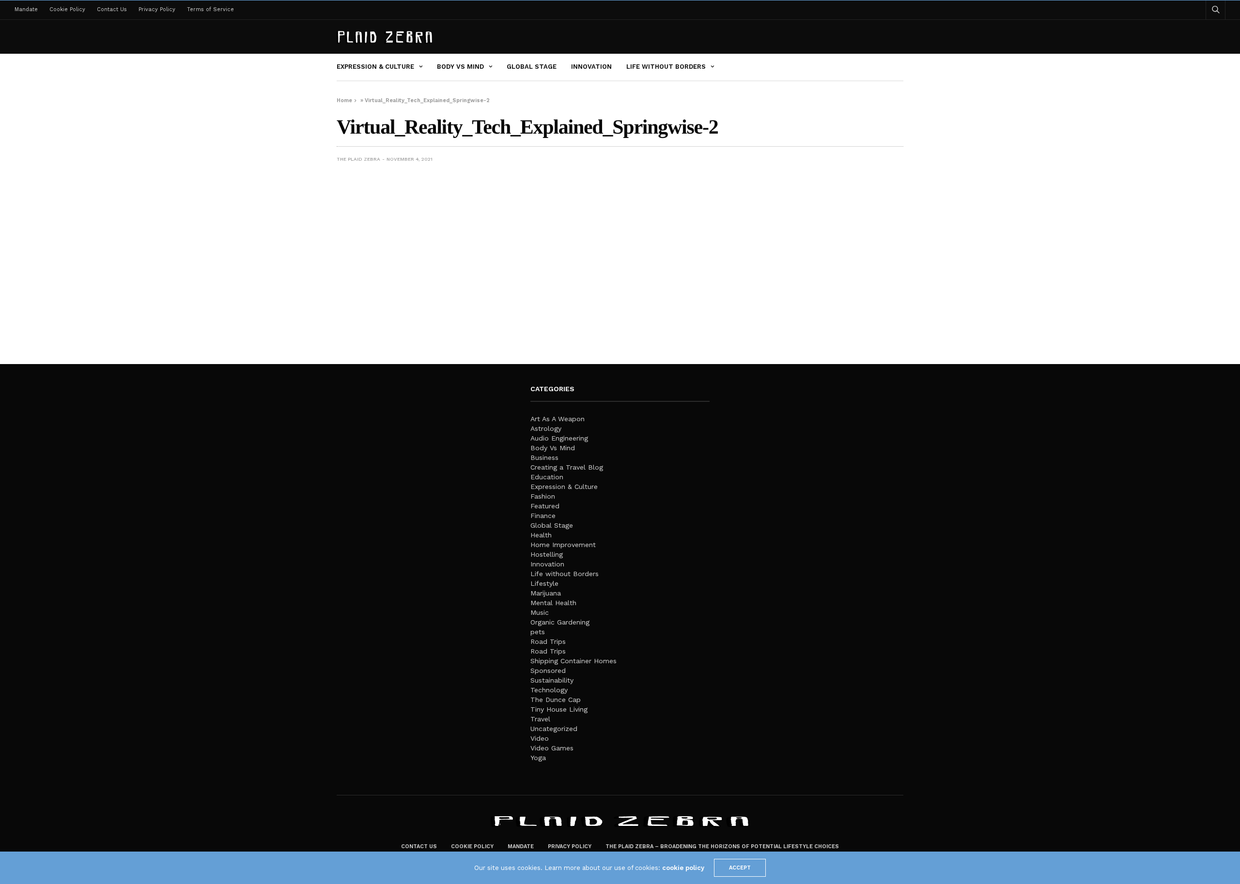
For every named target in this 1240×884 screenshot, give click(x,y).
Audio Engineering (559, 438)
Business (544, 457)
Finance (543, 515)
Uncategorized (553, 728)
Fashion (542, 496)
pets (537, 631)
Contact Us (112, 9)
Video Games (552, 748)
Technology (549, 689)
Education (546, 476)
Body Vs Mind (460, 66)
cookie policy (683, 867)
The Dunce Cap (555, 699)
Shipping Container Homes (573, 660)
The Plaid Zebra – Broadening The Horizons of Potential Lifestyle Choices (722, 846)
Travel (540, 719)
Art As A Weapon (557, 418)
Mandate (26, 9)
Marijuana (545, 593)
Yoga (538, 757)
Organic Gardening (559, 622)
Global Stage (532, 66)
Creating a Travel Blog (566, 467)
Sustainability (552, 680)
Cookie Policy (67, 9)
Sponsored (548, 670)
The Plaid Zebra (358, 159)
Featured (544, 506)
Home (344, 100)
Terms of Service (210, 9)
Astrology (545, 428)
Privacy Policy (157, 9)
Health (541, 535)
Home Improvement (563, 544)
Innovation (591, 66)
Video (539, 738)
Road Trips (548, 641)
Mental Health (553, 602)
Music (539, 612)
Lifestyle (544, 583)
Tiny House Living (559, 709)
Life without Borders (666, 66)
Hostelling (546, 554)
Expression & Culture (375, 66)
